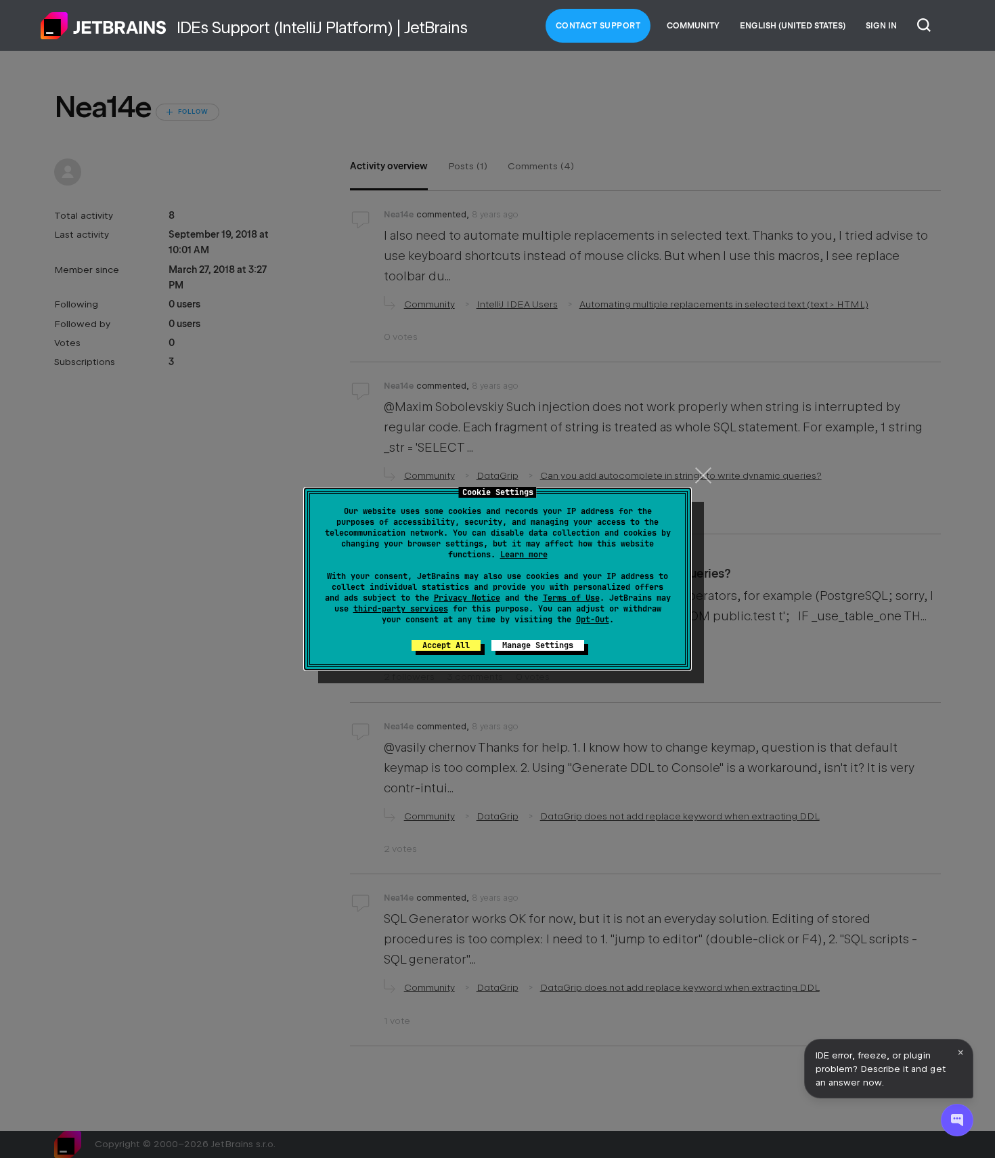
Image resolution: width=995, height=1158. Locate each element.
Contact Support (598, 25)
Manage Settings (537, 645)
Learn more (524, 554)
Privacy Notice (467, 598)
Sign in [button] (881, 25)
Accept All (446, 645)
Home (104, 25)
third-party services (400, 608)
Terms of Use (571, 598)
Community (693, 25)
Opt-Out (592, 619)
